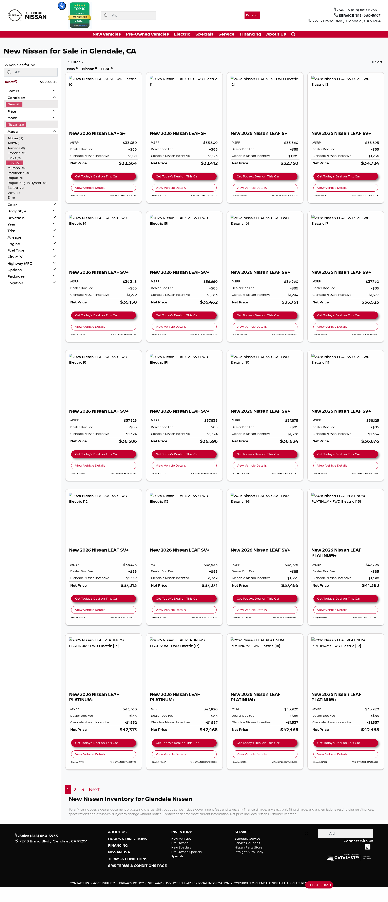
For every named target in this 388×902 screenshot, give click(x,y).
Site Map (155, 883)
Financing (118, 845)
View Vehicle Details (90, 188)
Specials (177, 856)
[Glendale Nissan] (27, 15)
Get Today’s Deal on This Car (96, 176)
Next (94, 789)
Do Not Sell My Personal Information (198, 883)
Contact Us (80, 883)
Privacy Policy (132, 883)
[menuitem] (32, 104)
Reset (9, 82)
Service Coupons (247, 843)
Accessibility (104, 883)
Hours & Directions (127, 839)
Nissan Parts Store (248, 847)
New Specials (181, 847)
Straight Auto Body (249, 852)
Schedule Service (247, 838)
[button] (62, 6)
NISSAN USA (119, 852)
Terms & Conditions (128, 859)
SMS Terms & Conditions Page (137, 866)
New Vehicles (181, 838)
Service (242, 832)
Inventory (181, 832)
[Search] (106, 15)
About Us (117, 832)
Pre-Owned (180, 843)
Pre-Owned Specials (186, 852)
